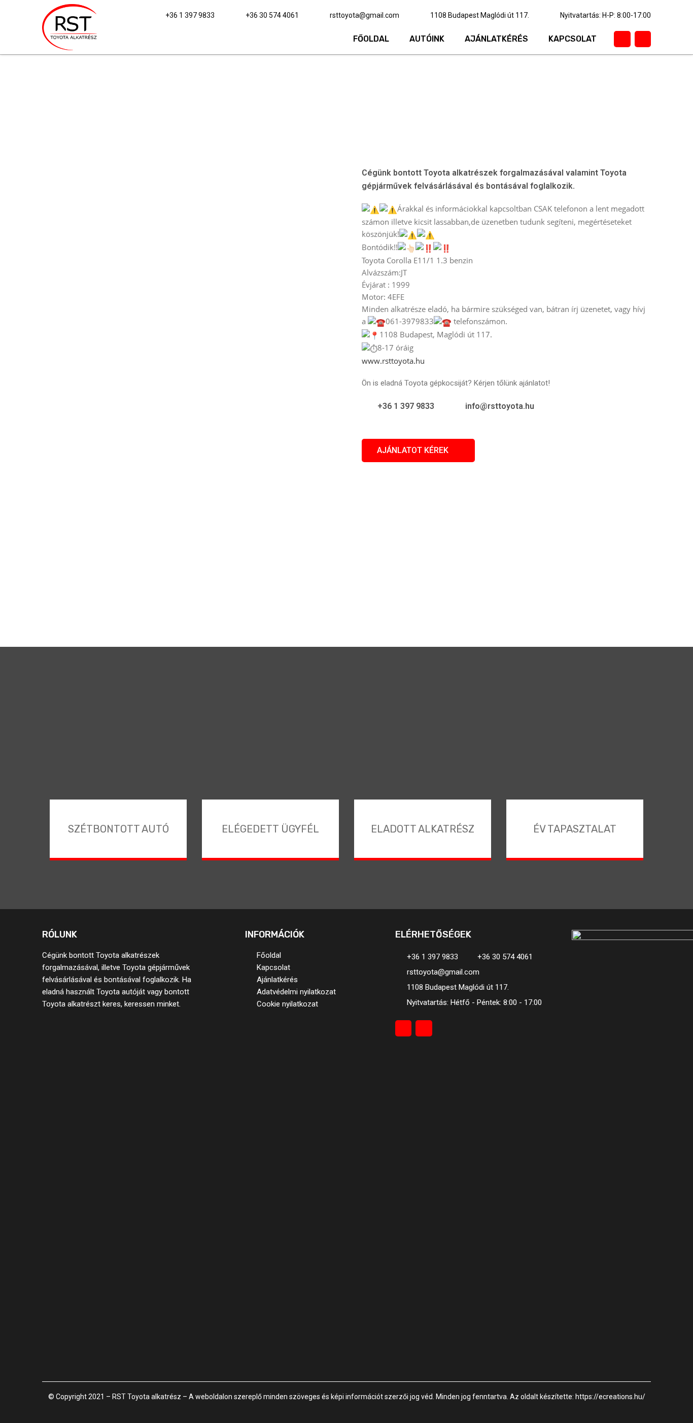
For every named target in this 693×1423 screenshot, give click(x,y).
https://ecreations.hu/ (610, 1397)
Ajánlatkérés (496, 39)
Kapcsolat (572, 39)
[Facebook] (622, 39)
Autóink (426, 39)
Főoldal (371, 39)
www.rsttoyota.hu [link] (393, 361)
